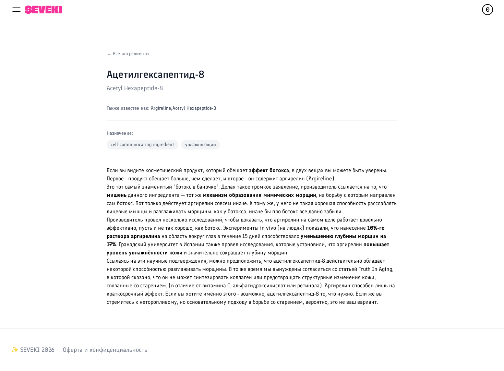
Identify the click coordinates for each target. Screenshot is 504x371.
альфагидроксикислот (259, 285)
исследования (256, 244)
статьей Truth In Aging (365, 269)
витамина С (216, 285)
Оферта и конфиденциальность (105, 350)
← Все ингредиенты (128, 54)
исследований (205, 219)
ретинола (308, 285)
